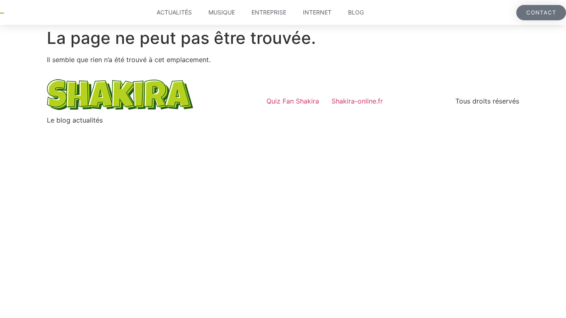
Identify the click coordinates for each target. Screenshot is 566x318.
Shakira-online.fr (357, 101)
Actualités (174, 12)
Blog (356, 12)
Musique (221, 12)
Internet (317, 12)
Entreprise (269, 12)
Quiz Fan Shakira (292, 101)
